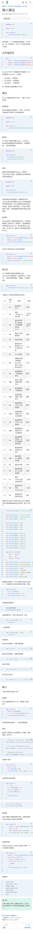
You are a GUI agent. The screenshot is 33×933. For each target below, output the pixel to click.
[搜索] (26, 2)
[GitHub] (22, 2)
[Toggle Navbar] (30, 2)
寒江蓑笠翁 (6, 14)
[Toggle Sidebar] (3, 2)
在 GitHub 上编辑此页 (10, 915)
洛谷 (27, 903)
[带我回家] (8, 2)
